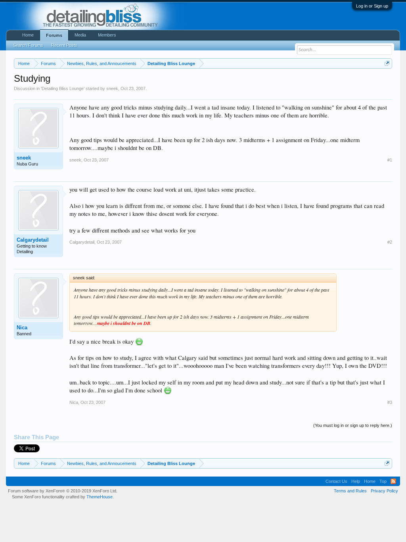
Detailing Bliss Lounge (63, 88)
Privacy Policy (384, 490)
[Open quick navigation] (387, 63)
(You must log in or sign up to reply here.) (352, 425)
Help (355, 481)
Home (28, 35)
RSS (393, 481)
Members (107, 35)
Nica (22, 328)
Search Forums (28, 45)
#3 (389, 402)
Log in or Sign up (372, 6)
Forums (54, 35)
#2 (389, 242)
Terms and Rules (350, 490)
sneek (112, 88)
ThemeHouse (99, 496)
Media (80, 35)
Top (383, 481)
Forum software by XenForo (62, 490)
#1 (389, 160)
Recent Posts (64, 45)
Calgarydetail (33, 240)
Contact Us (336, 481)
